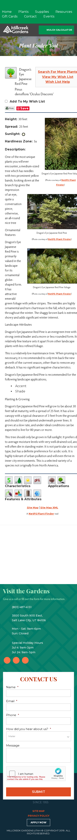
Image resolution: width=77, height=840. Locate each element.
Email (11, 701)
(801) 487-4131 (22, 607)
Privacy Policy (38, 815)
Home (7, 12)
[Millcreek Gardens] (16, 29)
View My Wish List (57, 77)
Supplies (42, 12)
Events (48, 16)
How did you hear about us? (28, 729)
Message (13, 745)
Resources (63, 12)
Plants (23, 12)
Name (12, 687)
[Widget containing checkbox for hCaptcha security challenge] (36, 773)
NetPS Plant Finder (59, 239)
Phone (12, 715)
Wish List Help (57, 82)
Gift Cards (9, 16)
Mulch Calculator (59, 29)
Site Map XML (49, 507)
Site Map (32, 507)
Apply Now (38, 822)
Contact (30, 16)
